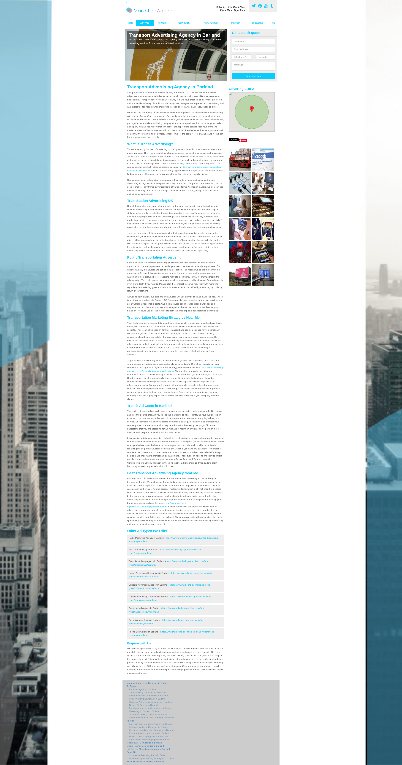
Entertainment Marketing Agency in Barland (150, 724)
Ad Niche (162, 23)
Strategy (235, 23)
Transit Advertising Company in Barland (148, 714)
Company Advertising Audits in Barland (148, 755)
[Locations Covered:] (126, 3)
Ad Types (144, 23)
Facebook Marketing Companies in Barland (150, 708)
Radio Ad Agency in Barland (143, 689)
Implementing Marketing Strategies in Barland (151, 758)
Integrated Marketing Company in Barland (147, 683)
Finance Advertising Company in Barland (149, 733)
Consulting (257, 23)
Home (130, 23)
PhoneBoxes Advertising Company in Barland (151, 717)
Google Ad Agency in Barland (143, 705)
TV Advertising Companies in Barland (147, 692)
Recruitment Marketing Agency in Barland (149, 739)
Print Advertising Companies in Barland (148, 695)
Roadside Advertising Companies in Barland (151, 702)
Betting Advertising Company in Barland (148, 727)
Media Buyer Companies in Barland (144, 742)
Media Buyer (184, 23)
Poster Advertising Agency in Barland (147, 698)
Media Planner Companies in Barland (145, 746)
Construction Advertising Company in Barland (151, 730)
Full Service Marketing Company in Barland (148, 749)
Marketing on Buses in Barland (144, 711)
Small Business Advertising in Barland (145, 761)
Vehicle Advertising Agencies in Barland (148, 736)
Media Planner (211, 23)
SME (273, 23)
